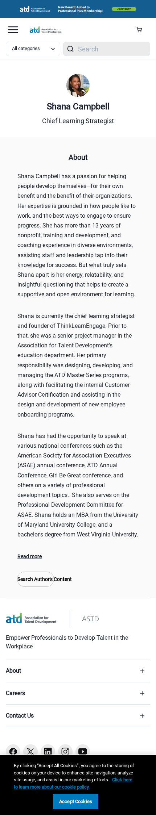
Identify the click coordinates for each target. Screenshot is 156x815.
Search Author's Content (35, 579)
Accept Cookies (75, 801)
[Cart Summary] (141, 29)
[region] (78, 785)
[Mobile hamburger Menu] (13, 29)
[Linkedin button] (48, 751)
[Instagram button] (65, 751)
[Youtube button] (82, 751)
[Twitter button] (30, 751)
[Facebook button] (13, 751)
